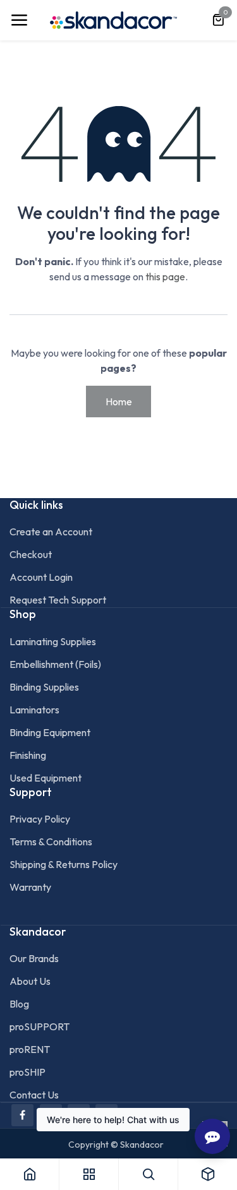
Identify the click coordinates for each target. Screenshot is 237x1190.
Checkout (30, 554)
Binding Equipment (49, 732)
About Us (30, 981)
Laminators (34, 709)
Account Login (41, 577)
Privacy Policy (39, 818)
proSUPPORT (39, 1026)
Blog (19, 1003)
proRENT (29, 1049)
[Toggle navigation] (18, 20)
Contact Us (34, 1094)
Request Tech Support (57, 599)
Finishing (27, 755)
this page (165, 276)
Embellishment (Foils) (55, 664)
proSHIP (27, 1072)
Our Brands (34, 958)
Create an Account (50, 531)
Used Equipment (45, 777)
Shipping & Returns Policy (63, 864)
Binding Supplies (44, 687)
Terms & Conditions (50, 841)
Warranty (30, 887)
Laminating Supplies (52, 641)
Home (119, 401)
